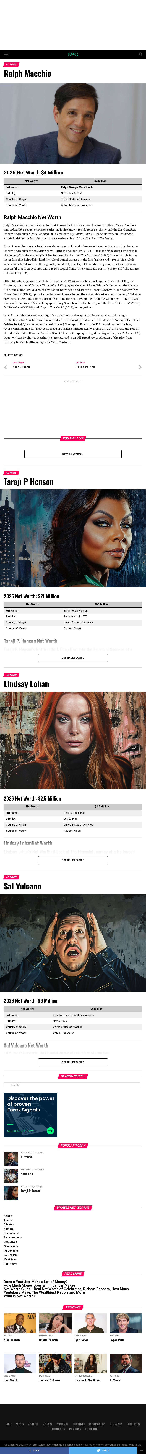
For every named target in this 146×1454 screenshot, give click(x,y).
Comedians (11, 1233)
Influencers (11, 1250)
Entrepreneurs (13, 1237)
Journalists (11, 1255)
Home (9, 1424)
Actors (8, 1215)
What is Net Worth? (19, 1296)
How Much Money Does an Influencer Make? (39, 1285)
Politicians (10, 1263)
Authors (9, 1229)
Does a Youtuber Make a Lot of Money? (36, 1282)
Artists (8, 1220)
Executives (10, 1242)
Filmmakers (11, 1246)
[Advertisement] (73, 25)
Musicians (10, 1259)
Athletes (9, 1224)
